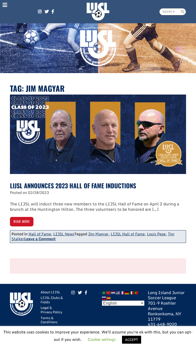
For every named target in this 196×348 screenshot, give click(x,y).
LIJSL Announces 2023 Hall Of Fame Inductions (73, 185)
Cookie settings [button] (102, 339)
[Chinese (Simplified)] (108, 292)
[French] (122, 292)
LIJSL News (63, 234)
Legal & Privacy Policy (51, 310)
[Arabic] (104, 292)
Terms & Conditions (49, 320)
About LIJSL (50, 292)
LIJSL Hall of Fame (128, 234)
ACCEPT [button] (131, 339)
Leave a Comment (40, 239)
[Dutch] (113, 292)
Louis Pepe (156, 234)
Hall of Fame (40, 234)
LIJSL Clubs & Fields (52, 300)
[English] (118, 292)
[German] (127, 292)
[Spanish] (108, 297)
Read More (22, 221)
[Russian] (104, 297)
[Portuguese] (136, 292)
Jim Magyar (98, 234)
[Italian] (131, 292)
